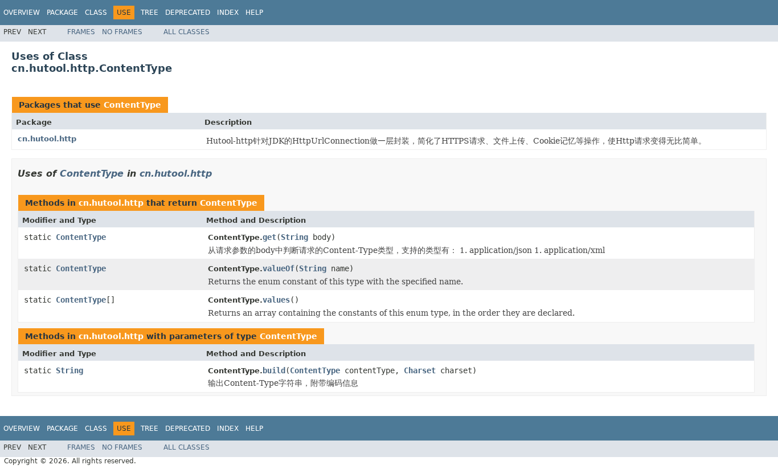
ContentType (132, 104)
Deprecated (187, 13)
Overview (21, 13)
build (274, 370)
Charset (420, 370)
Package (62, 13)
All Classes (186, 32)
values (276, 299)
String (294, 237)
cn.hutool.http (47, 138)
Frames (81, 32)
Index (228, 13)
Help (254, 13)
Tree (149, 13)
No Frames (122, 32)
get (269, 237)
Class (96, 13)
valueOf (278, 268)
